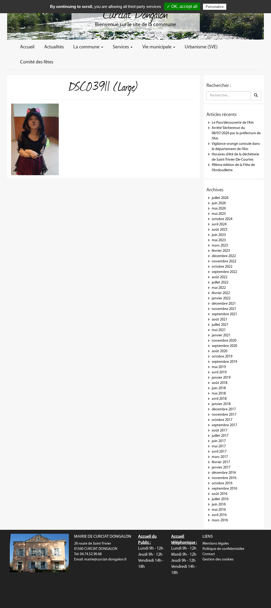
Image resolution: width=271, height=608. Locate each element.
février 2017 (221, 462)
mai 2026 (219, 209)
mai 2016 (219, 510)
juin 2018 (219, 388)
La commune (87, 47)
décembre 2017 (224, 409)
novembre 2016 (224, 478)
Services (121, 47)
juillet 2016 (220, 499)
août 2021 (219, 320)
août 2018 (219, 383)
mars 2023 (220, 246)
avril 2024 (219, 224)
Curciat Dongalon (135, 13)
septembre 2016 (224, 489)
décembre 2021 (224, 304)
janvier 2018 (221, 404)
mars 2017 (220, 457)
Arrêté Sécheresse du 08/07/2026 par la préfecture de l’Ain (236, 133)
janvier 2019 (221, 378)
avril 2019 (219, 372)
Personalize (215, 7)
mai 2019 (219, 367)
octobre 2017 (222, 420)
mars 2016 (220, 520)
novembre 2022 (224, 261)
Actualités (54, 47)
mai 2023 (219, 240)
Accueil (27, 47)
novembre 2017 (224, 415)
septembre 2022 (224, 272)
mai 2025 (219, 214)
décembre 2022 (224, 256)
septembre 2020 (224, 346)
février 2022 (221, 293)
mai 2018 (219, 394)
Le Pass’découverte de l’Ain (233, 123)
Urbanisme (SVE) (201, 47)
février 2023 (221, 251)
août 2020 (219, 351)
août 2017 (219, 431)
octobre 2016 (222, 483)
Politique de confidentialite (223, 549)
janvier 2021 (221, 335)
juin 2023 (219, 235)
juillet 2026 (220, 198)
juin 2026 (219, 203)
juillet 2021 (220, 325)
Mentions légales (215, 544)
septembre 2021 (224, 314)
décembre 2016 (224, 473)
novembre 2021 (224, 309)
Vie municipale (157, 47)
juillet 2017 (220, 436)
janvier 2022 (221, 298)
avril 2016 (219, 515)
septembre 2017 (224, 425)
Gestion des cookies (218, 559)
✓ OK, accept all (182, 6)
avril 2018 (219, 399)
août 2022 (219, 277)
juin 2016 (219, 505)
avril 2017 (219, 452)
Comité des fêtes (36, 62)
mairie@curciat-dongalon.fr (105, 559)
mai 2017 (219, 446)
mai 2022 (219, 288)
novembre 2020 (224, 341)
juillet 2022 (220, 283)
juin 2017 (219, 441)
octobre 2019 (222, 357)
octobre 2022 (222, 267)
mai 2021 (219, 330)
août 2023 (219, 230)
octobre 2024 (222, 219)
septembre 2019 (224, 362)
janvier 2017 (221, 468)
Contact (208, 554)
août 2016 (219, 494)
